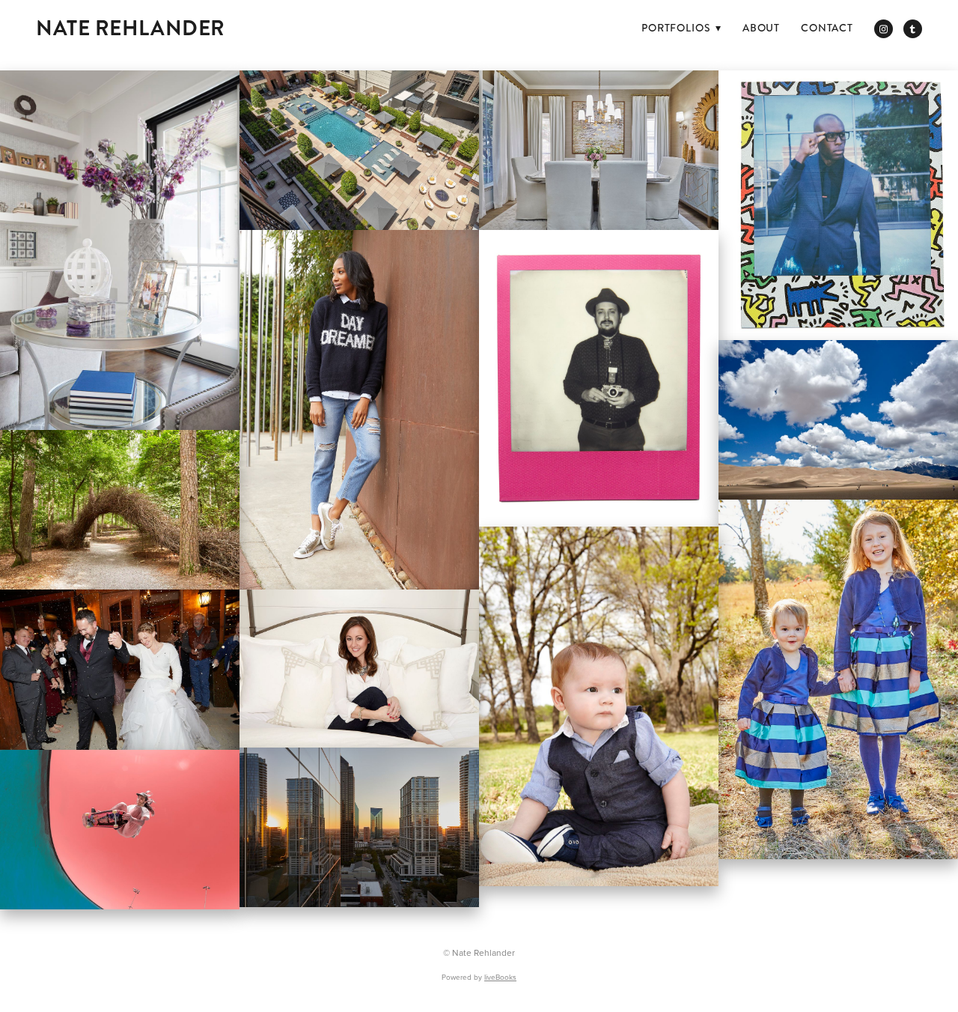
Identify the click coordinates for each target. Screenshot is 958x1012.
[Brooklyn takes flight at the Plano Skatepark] (120, 829)
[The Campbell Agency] (359, 410)
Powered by (479, 977)
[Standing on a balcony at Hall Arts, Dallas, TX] (359, 827)
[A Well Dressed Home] (120, 250)
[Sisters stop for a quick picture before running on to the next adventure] (838, 679)
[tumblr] (912, 28)
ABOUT (761, 27)
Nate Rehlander (130, 28)
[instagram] (883, 28)
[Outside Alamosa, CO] (838, 420)
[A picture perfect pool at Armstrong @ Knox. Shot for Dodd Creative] (359, 150)
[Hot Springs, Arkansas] (120, 510)
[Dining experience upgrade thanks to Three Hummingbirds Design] (598, 150)
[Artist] (598, 378)
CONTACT (827, 27)
